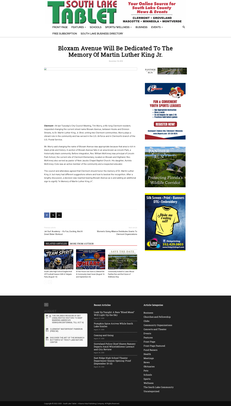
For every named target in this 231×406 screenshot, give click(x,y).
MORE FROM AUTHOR (82, 243)
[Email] (59, 215)
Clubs (146, 321)
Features (77, 27)
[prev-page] (45, 282)
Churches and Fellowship (157, 316)
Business (141, 27)
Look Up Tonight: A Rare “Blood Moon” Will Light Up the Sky (114, 313)
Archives (48, 268)
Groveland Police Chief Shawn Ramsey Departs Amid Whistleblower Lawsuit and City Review (115, 346)
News (147, 362)
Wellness (148, 383)
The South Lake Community (159, 387)
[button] (183, 27)
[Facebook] (46, 215)
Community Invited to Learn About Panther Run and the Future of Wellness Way (121, 274)
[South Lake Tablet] (115, 12)
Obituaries (149, 366)
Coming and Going (103, 335)
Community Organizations (158, 325)
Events (156, 27)
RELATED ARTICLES (56, 243)
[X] (53, 215)
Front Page (60, 27)
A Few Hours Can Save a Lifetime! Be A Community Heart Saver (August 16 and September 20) (90, 274)
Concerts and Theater (155, 329)
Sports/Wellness (117, 27)
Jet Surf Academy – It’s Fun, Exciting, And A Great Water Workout (63, 232)
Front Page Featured (154, 345)
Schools (95, 27)
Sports (147, 378)
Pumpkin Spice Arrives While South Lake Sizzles (113, 325)
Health (147, 354)
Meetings (149, 358)
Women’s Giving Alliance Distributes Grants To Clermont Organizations (117, 232)
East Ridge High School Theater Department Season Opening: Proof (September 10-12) (112, 361)
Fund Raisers (150, 350)
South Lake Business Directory (102, 33)
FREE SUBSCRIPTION (64, 33)
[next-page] (50, 282)
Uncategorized (151, 391)
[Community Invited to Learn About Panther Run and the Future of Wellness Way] (122, 259)
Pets (146, 370)
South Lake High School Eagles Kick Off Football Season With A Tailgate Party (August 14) (58, 274)
